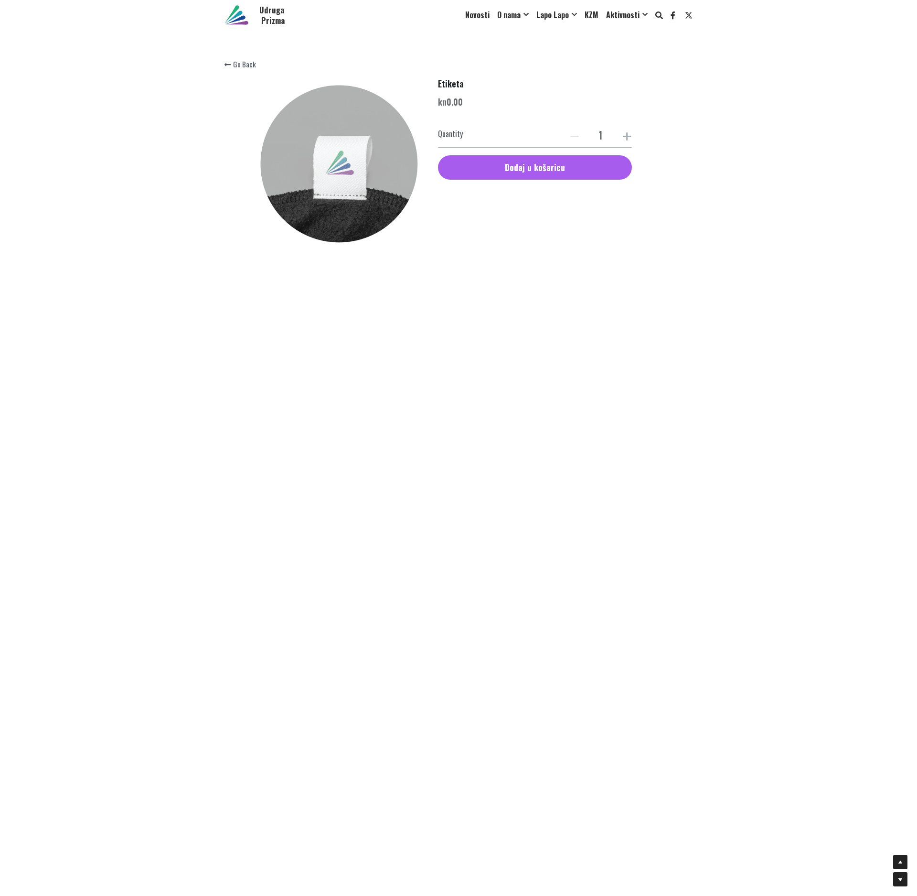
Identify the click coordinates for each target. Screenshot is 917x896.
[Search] (659, 15)
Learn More (50, 833)
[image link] (236, 14)
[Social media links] (673, 15)
